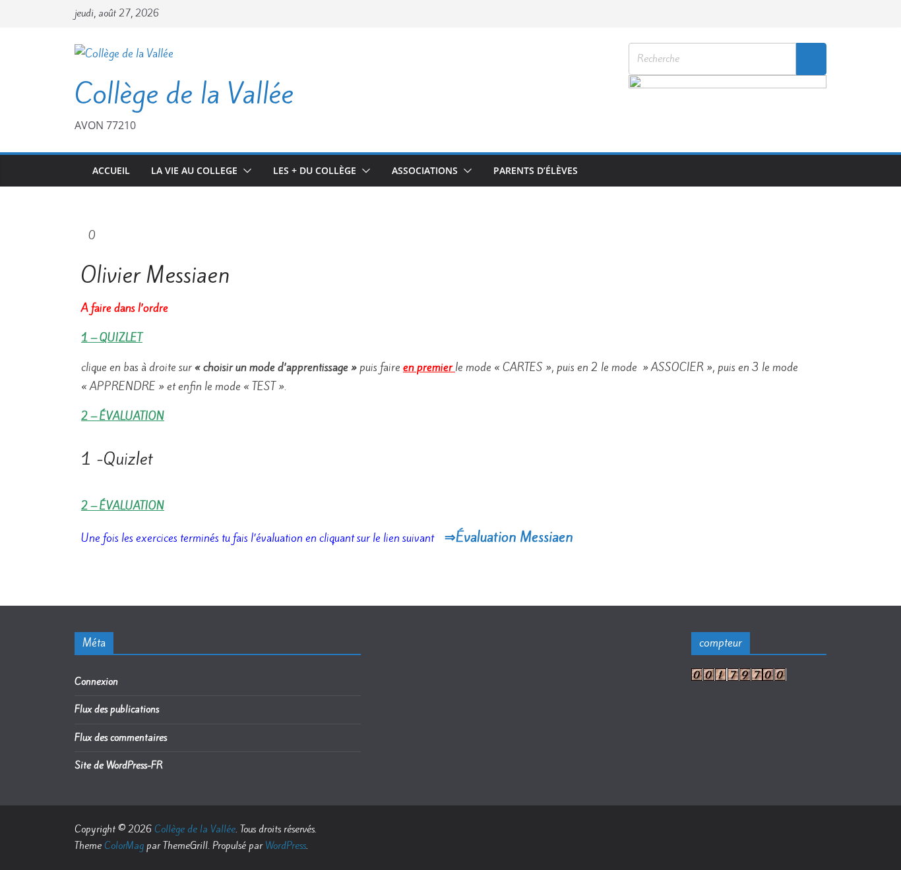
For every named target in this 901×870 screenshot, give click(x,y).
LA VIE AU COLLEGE (194, 170)
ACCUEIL (111, 170)
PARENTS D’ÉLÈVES (535, 170)
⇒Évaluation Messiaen (509, 536)
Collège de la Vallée (184, 93)
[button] (244, 170)
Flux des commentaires (121, 737)
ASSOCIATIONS (425, 170)
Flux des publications (117, 709)
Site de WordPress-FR (119, 765)
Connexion (96, 681)
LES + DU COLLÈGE (314, 170)
